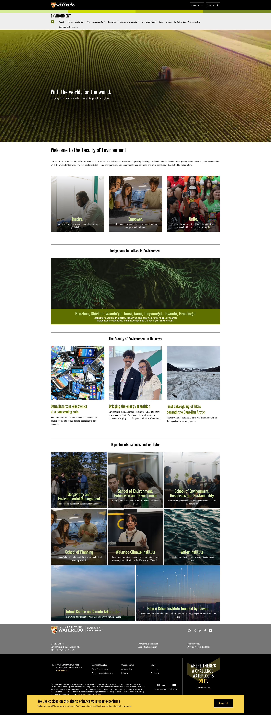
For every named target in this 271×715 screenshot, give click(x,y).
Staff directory (193, 643)
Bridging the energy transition (129, 406)
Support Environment (147, 646)
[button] (197, 5)
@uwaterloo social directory (166, 689)
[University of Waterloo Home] (63, 5)
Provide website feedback (198, 646)
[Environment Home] (52, 21)
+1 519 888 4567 (61, 670)
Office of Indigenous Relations (89, 694)
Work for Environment (148, 643)
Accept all (223, 703)
